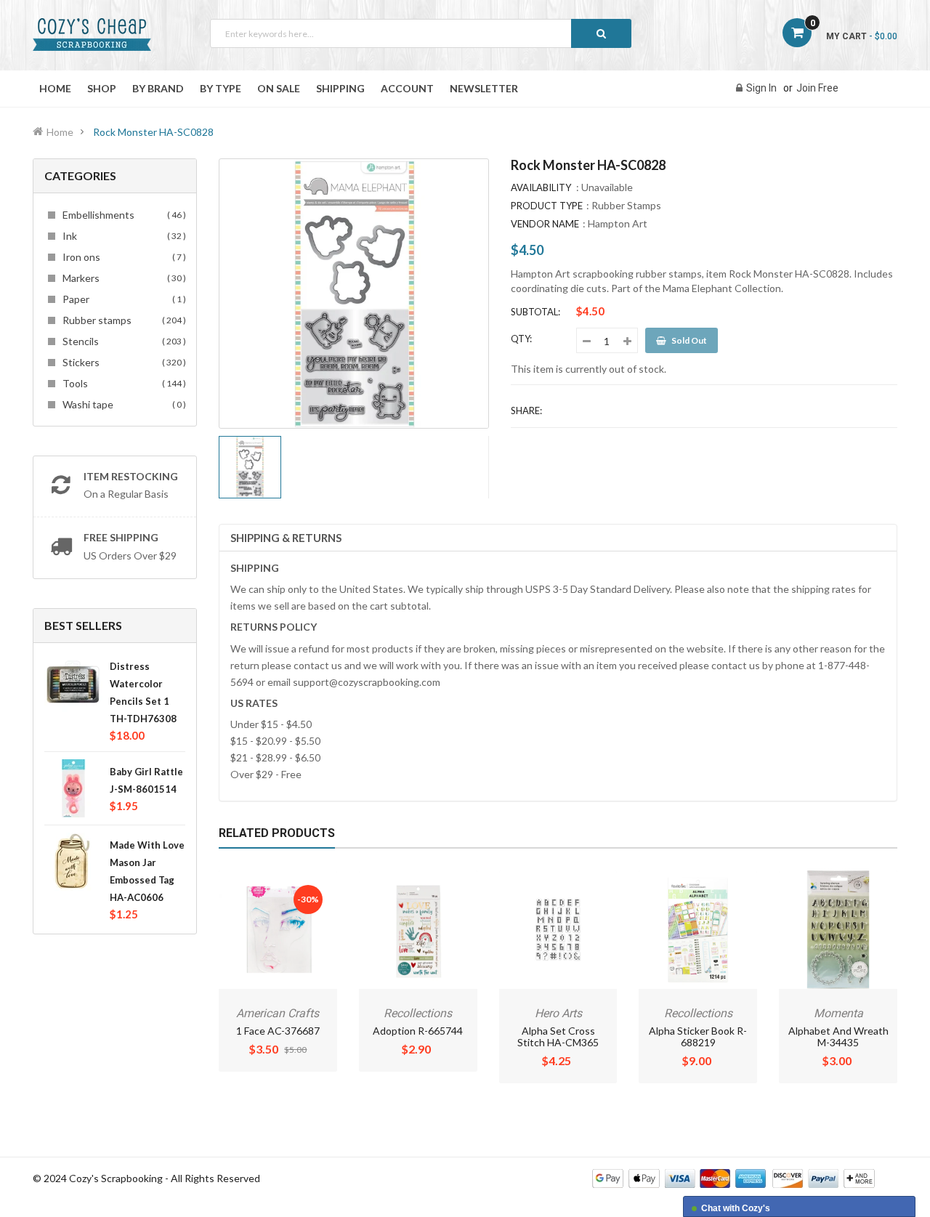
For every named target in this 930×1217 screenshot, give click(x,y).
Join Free (817, 88)
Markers (122, 278)
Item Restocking (131, 476)
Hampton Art (617, 223)
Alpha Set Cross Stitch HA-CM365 (558, 1036)
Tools (122, 383)
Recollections (418, 1013)
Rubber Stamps (626, 205)
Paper (122, 299)
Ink (122, 236)
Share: (526, 410)
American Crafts (277, 1013)
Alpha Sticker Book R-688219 (698, 1036)
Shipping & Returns (285, 537)
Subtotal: (535, 312)
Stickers (122, 362)
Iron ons (122, 257)
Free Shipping (121, 537)
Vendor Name (545, 224)
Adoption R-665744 (418, 1030)
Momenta (838, 1013)
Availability (541, 187)
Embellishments (122, 215)
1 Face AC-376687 (278, 1030)
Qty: (521, 338)
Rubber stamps (122, 320)
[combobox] (420, 33)
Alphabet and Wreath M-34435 (838, 1036)
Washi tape (122, 404)
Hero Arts (558, 1013)
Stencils (122, 341)
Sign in (761, 88)
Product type (547, 205)
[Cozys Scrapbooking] (733, 1177)
